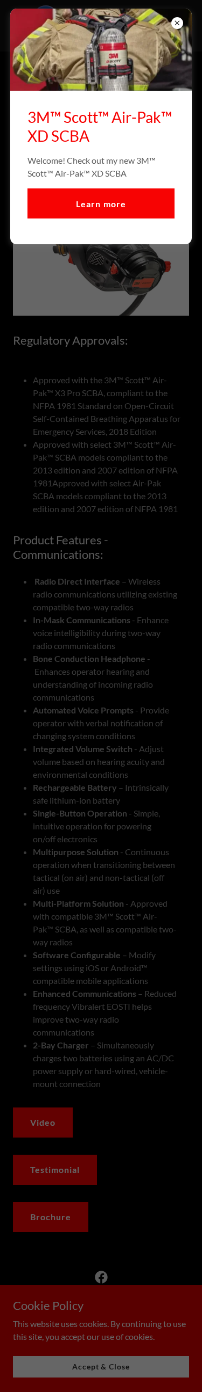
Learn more (101, 204)
